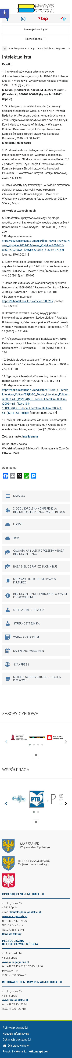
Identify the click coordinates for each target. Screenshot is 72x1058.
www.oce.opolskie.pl (14, 916)
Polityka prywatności (15, 1027)
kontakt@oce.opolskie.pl (25, 912)
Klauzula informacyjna (16, 1033)
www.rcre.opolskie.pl (15, 1000)
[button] (4, 13)
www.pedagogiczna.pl (15, 962)
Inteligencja (30, 436)
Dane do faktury (11, 934)
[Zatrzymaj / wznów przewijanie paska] (4, 48)
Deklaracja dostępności (17, 1039)
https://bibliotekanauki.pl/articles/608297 (27, 301)
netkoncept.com (38, 1051)
